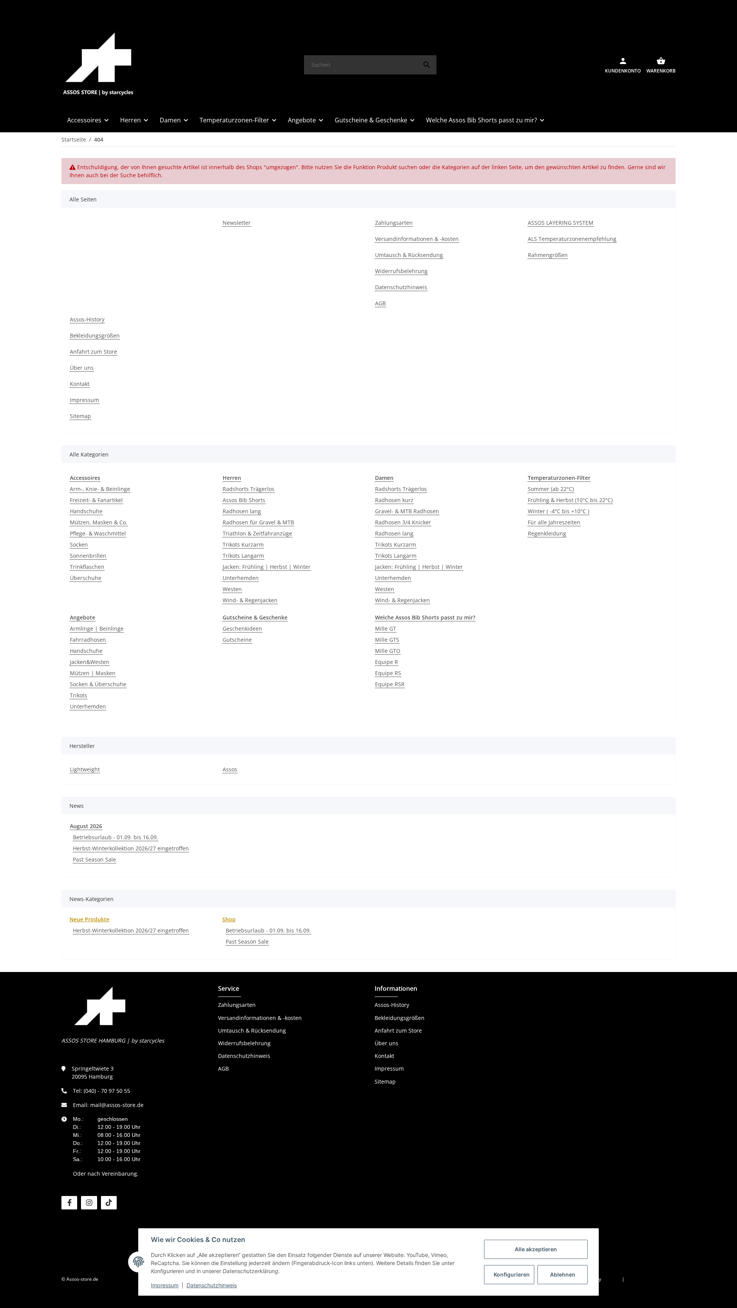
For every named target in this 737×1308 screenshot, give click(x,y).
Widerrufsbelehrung (244, 1043)
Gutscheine (237, 639)
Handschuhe (86, 511)
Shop (229, 919)
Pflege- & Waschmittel (98, 533)
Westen (232, 589)
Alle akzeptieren (536, 1249)
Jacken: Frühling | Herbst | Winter (267, 566)
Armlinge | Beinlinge (97, 628)
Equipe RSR (390, 684)
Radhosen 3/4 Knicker (403, 522)
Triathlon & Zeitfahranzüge (257, 533)
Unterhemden (241, 578)
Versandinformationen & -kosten (260, 1017)
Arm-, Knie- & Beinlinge (100, 489)
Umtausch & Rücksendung (252, 1030)
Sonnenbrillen (88, 555)
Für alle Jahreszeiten (554, 522)
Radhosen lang (242, 511)
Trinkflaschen (87, 566)
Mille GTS (387, 639)
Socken (79, 544)
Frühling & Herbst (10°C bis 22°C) (570, 500)
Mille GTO (387, 650)
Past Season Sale (94, 859)
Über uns (386, 1043)
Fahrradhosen (88, 639)
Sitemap (385, 1081)
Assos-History (392, 1004)
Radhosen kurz (394, 500)
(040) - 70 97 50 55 (107, 1090)
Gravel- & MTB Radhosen (407, 511)
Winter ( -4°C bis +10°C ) (558, 511)
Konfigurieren (512, 1274)
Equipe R (386, 662)
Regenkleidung (547, 533)
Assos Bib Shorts (244, 500)
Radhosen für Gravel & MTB (258, 522)
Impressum (164, 1285)
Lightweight (85, 769)
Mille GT (385, 628)
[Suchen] (426, 64)
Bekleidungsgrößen (400, 1017)
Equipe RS (388, 673)
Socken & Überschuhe (98, 684)
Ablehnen (562, 1274)
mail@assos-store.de (117, 1105)
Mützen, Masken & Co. (98, 522)
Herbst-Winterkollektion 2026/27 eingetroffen (131, 848)
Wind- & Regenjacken (250, 600)
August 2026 (86, 826)
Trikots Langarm (243, 555)
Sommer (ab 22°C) (551, 489)
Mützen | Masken (93, 673)
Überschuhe (85, 578)
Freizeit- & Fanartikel (96, 500)
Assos (230, 769)
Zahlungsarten (237, 1004)
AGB (223, 1068)
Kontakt (384, 1055)
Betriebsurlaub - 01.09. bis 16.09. (115, 837)
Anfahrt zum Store (398, 1030)
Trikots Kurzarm (243, 544)
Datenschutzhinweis (212, 1285)
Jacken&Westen (89, 662)
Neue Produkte (89, 919)
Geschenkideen (242, 628)
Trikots (78, 695)
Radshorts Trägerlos (248, 489)
